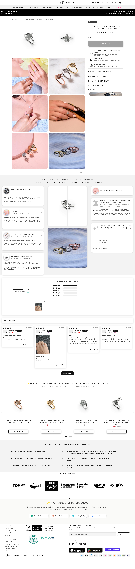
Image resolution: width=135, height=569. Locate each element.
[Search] (108, 2)
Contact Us (8, 533)
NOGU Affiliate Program (12, 542)
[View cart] (124, 3)
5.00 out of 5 (27, 290)
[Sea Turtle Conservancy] (105, 94)
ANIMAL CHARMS (18, 19)
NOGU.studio (67, 2)
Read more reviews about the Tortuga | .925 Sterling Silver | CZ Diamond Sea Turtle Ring (111, 247)
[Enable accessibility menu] (120, 3)
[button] (57, 286)
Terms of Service (10, 548)
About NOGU (9, 528)
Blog (6, 537)
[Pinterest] (80, 543)
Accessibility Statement (12, 544)
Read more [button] (73, 345)
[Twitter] (73, 543)
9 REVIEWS (111, 32)
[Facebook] (69, 543)
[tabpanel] (84, 486)
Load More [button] (67, 373)
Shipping (8, 535)
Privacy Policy (9, 551)
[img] (7, 328)
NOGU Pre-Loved (10, 539)
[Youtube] (84, 543)
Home (11, 19)
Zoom (83, 172)
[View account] (115, 3)
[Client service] (112, 3)
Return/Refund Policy (11, 546)
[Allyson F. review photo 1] (50, 344)
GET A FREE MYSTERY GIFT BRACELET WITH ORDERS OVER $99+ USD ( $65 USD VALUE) (68, 12)
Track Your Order (10, 530)
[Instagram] (77, 543)
